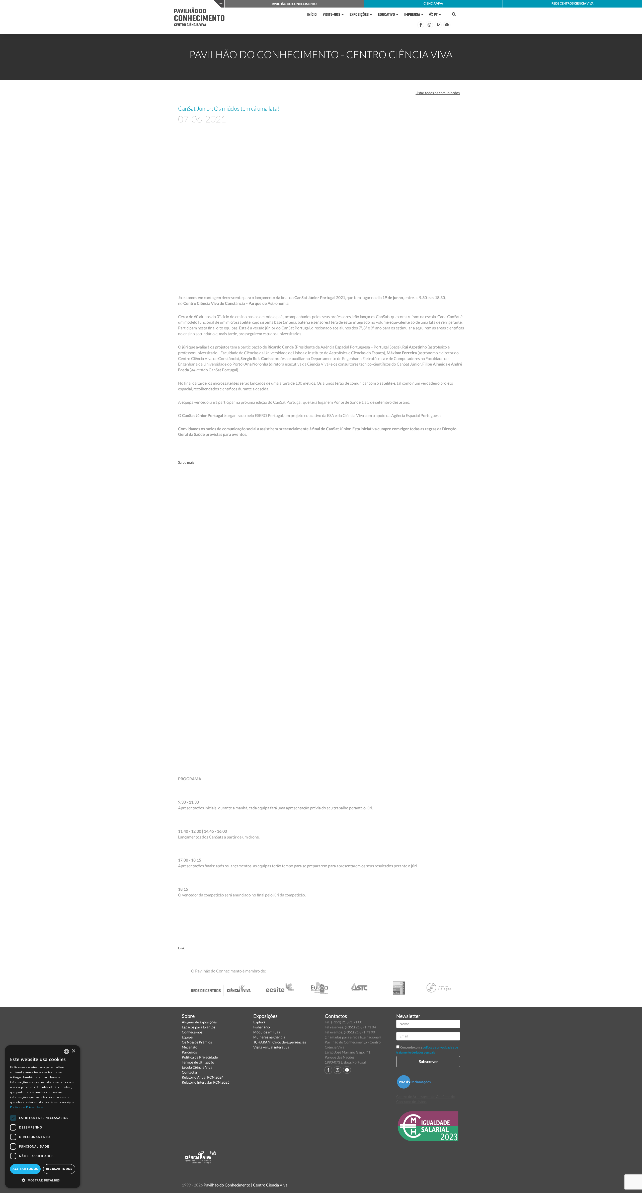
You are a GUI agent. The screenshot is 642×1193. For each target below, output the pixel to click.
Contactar (190, 1072)
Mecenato (189, 1047)
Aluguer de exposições (199, 1022)
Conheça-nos (192, 1032)
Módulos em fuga (266, 1032)
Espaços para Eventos (198, 1027)
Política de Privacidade (200, 1057)
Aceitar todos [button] (25, 1169)
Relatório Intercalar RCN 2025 (205, 1082)
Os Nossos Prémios (197, 1042)
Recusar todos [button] (59, 1169)
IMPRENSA (412, 14)
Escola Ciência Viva (197, 1067)
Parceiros (189, 1052)
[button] (42, 1180)
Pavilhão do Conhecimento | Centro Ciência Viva (245, 1184)
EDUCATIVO (387, 14)
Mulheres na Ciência (269, 1037)
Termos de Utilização (198, 1062)
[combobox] (66, 1051)
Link (181, 948)
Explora (259, 1022)
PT (435, 14)
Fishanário (261, 1027)
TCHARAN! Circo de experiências (279, 1042)
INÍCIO (312, 14)
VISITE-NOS (332, 14)
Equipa (187, 1037)
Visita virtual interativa (271, 1047)
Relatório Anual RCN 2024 (202, 1077)
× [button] (73, 1051)
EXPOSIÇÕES (359, 14)
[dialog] (42, 1116)
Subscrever (428, 1061)
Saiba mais (186, 462)
